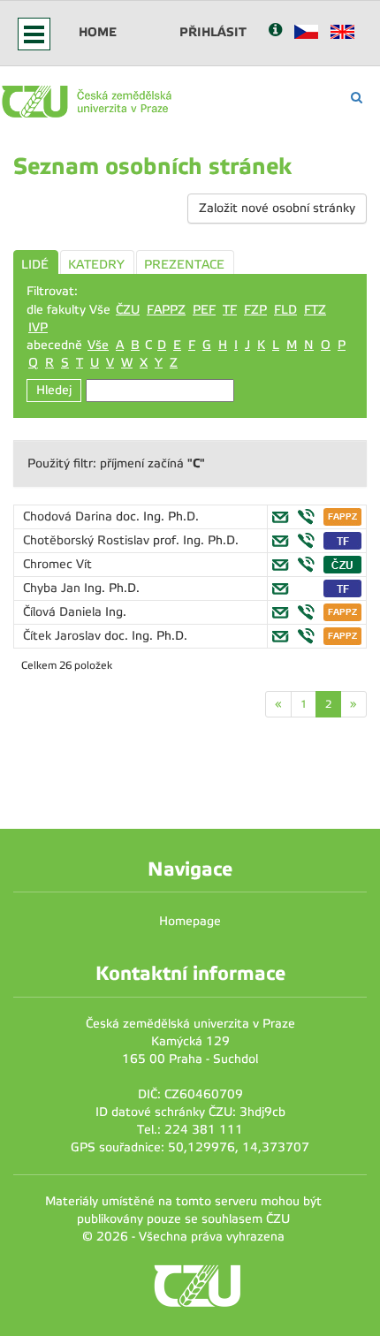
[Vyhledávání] (356, 97)
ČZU (128, 309)
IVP (38, 327)
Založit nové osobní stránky (277, 208)
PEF (204, 309)
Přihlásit (213, 32)
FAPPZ (166, 309)
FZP (255, 309)
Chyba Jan (53, 588)
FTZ (315, 309)
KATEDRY (96, 264)
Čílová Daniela (64, 612)
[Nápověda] (275, 31)
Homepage (190, 921)
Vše (98, 345)
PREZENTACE (184, 264)
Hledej (54, 390)
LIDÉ (35, 264)
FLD (285, 309)
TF (230, 309)
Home (98, 32)
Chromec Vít (57, 564)
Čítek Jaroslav (63, 635)
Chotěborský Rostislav (88, 540)
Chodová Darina (69, 516)
